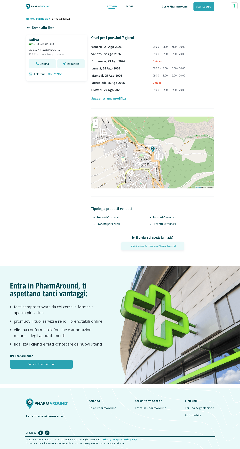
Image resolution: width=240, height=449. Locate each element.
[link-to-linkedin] (47, 432)
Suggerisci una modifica (108, 98)
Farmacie (112, 6)
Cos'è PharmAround (102, 408)
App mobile (193, 415)
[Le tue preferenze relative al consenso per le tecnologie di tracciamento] (234, 6)
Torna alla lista (43, 27)
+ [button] (96, 121)
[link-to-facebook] (41, 432)
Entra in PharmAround (150, 408)
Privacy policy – (112, 439)
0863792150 (55, 74)
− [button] (96, 126)
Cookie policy (129, 439)
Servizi (130, 6)
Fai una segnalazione (199, 408)
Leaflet (198, 187)
